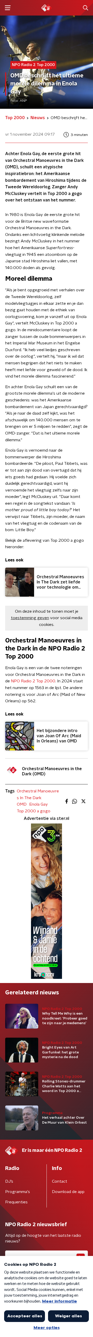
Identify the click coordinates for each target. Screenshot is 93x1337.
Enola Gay (38, 804)
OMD (22, 804)
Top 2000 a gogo (33, 811)
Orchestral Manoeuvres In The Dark (38, 794)
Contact (59, 1181)
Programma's (17, 1192)
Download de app (68, 1192)
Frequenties (16, 1202)
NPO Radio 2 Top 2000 (33, 681)
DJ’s (9, 1181)
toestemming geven (30, 618)
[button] (8, 8)
